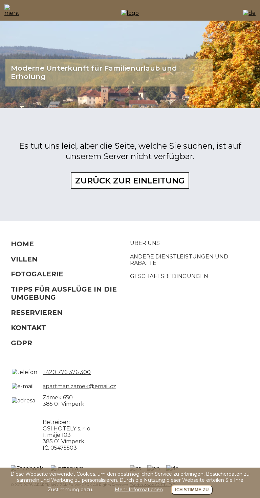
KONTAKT (28, 328)
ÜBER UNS (145, 243)
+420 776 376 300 (67, 372)
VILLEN (24, 259)
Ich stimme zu (192, 489)
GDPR (21, 343)
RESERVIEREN (37, 312)
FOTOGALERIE (37, 274)
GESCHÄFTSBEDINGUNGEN (169, 276)
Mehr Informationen (139, 490)
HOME (22, 244)
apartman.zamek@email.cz (79, 386)
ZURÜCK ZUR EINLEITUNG (130, 180)
